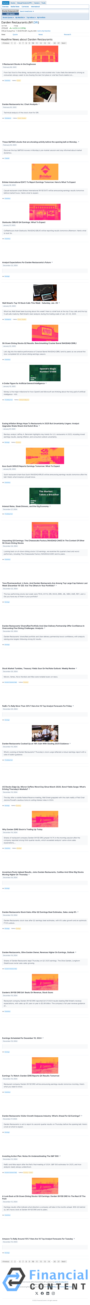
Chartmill (7, 158)
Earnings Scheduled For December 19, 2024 (23, 1038)
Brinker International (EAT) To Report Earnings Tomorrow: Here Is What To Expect (39, 182)
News (40, 34)
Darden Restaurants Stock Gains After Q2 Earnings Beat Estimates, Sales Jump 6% (40, 912)
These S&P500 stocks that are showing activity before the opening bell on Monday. (40, 142)
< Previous (5, 43)
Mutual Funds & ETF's (24, 3)
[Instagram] (53, 1293)
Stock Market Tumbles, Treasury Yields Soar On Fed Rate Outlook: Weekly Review (39, 668)
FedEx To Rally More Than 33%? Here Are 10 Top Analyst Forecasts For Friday (38, 706)
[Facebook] (42, 1293)
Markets (6, 3)
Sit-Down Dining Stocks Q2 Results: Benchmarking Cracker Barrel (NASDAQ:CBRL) (39, 343)
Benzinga (7, 276)
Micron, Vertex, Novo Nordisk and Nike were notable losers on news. (31, 677)
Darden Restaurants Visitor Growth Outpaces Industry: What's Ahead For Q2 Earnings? (42, 1116)
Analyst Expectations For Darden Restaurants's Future (27, 262)
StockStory (7, 80)
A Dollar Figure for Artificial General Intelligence (24, 383)
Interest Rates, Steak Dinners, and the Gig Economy (26, 506)
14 (49, 43)
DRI (36, 22)
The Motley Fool (8, 399)
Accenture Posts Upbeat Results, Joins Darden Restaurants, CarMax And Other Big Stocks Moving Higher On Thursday (43, 873)
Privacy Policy (51, 1287)
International (35, 7)
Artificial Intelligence (24, 399)
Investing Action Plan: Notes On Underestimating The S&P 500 (31, 1156)
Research (67, 34)
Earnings (19, 848)
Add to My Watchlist (43, 31)
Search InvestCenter (26, 11)
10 (33, 43)
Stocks (13, 3)
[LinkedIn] (47, 1293)
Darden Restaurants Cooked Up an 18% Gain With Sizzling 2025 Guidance (36, 743)
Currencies (25, 7)
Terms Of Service (66, 1287)
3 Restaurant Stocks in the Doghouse (19, 64)
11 (37, 43)
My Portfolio (41, 17)
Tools (43, 3)
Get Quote (10, 14)
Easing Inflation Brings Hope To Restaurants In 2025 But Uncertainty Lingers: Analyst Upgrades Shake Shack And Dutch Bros (40, 424)
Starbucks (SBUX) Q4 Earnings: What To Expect (23, 222)
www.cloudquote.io (61, 1282)
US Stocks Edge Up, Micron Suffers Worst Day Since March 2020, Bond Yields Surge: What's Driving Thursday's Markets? (44, 788)
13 (45, 43)
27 (58, 43)
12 (41, 43)
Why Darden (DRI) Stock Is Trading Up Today (22, 829)
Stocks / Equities (22, 118)
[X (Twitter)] (36, 1293)
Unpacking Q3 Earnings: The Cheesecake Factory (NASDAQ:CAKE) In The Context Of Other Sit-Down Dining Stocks (43, 541)
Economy (18, 442)
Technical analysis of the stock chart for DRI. (21, 113)
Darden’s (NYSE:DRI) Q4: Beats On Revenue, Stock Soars (27, 992)
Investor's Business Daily (11, 682)
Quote (15, 34)
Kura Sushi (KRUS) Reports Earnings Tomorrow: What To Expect (31, 466)
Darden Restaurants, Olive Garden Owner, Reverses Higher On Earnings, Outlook (39, 952)
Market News (15, 7)
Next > (64, 43)
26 (54, 43)
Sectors (37, 3)
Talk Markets (8, 118)
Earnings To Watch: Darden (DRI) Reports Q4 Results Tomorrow (30, 1076)
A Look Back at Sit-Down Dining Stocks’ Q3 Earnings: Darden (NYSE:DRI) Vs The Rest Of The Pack (43, 1197)
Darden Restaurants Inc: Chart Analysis (21, 104)
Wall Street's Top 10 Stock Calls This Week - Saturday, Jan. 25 (31, 303)
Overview (5, 7)
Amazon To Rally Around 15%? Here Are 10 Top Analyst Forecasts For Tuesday (38, 1239)
